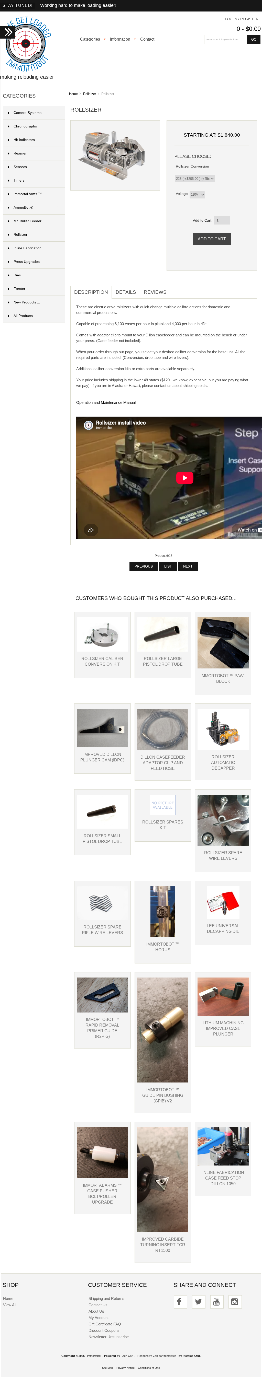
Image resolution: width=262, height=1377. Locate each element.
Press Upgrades (36, 262)
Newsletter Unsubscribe (109, 1337)
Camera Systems (36, 113)
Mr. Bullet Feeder (36, 221)
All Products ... (25, 316)
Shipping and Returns (106, 1298)
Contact (147, 39)
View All (9, 1305)
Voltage (182, 193)
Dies (36, 275)
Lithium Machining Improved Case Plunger (223, 1028)
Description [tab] (91, 292)
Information (120, 39)
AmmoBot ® (36, 207)
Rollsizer (89, 94)
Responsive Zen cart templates (156, 1355)
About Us (96, 1311)
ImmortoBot (94, 1355)
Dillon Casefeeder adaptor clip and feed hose (162, 763)
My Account (98, 1317)
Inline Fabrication (36, 248)
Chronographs (36, 126)
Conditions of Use (149, 1367)
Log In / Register (241, 19)
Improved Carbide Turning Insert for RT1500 (162, 1245)
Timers (36, 180)
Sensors (36, 167)
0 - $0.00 (249, 28)
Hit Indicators (36, 140)
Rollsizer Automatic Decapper (223, 762)
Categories (90, 39)
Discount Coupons (104, 1330)
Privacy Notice (125, 1367)
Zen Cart (127, 1355)
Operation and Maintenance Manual (106, 402)
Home (73, 94)
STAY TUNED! (17, 5)
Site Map (107, 1367)
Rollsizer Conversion (192, 166)
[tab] (174, 289)
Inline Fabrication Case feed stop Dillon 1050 (223, 1178)
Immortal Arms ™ (36, 194)
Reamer (36, 153)
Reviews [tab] (155, 292)
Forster (36, 289)
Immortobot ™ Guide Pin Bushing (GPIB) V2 (162, 1095)
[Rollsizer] (111, 183)
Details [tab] (126, 292)
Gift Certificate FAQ (105, 1324)
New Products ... (27, 302)
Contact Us (98, 1305)
